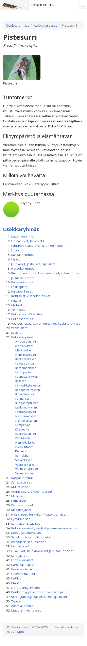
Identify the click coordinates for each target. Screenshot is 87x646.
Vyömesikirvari (25, 473)
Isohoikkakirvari (25, 355)
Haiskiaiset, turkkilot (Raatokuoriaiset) (39, 514)
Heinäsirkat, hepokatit (27, 241)
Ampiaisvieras (24, 346)
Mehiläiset (19, 496)
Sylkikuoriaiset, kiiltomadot (31, 537)
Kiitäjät (16, 300)
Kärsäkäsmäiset (22, 565)
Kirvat (15, 259)
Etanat (16, 583)
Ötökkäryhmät (17, 25)
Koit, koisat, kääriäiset (27, 314)
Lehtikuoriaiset (22, 560)
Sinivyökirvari (23, 460)
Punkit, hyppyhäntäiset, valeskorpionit (40, 592)
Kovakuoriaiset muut (26, 569)
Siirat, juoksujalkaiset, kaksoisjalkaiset (39, 597)
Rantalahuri (22, 455)
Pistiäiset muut (22, 505)
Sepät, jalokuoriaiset (26, 532)
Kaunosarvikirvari (26, 376)
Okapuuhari (23, 429)
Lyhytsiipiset (20, 519)
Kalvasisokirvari (25, 363)
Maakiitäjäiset (21, 510)
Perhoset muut (22, 319)
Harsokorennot (22, 268)
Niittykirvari (23, 425)
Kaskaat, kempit (23, 255)
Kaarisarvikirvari (25, 359)
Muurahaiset (20, 487)
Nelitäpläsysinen (26, 420)
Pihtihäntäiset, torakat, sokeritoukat (38, 246)
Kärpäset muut (22, 478)
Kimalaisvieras (24, 394)
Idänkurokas (23, 350)
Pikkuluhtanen (24, 447)
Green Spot (15, 631)
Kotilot (16, 578)
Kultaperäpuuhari (26, 403)
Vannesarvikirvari (26, 469)
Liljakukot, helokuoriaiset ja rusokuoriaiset (42, 551)
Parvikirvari (22, 438)
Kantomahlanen (25, 368)
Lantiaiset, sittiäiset (25, 523)
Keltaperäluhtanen (27, 390)
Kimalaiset (18, 500)
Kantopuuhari (24, 372)
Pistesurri (22, 451)
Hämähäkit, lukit (23, 574)
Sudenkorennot (22, 236)
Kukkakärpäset (45, 25)
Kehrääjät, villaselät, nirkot (30, 296)
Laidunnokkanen (26, 407)
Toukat (16, 601)
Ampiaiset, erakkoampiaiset (31, 491)
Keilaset (20, 381)
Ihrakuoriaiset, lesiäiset (28, 542)
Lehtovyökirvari (25, 412)
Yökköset (18, 309)
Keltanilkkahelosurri (28, 385)
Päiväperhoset (22, 291)
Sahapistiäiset (21, 482)
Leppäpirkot (20, 546)
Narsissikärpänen (26, 416)
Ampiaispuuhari (25, 341)
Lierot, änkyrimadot (25, 588)
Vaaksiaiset (19, 328)
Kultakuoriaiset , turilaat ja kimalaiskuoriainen (44, 528)
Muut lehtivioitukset (26, 610)
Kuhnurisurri (23, 398)
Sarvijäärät (19, 555)
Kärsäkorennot (22, 282)
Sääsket (17, 332)
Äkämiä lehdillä (22, 606)
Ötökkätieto (42, 5)
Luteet (16, 250)
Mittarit (16, 305)
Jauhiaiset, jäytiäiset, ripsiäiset (33, 264)
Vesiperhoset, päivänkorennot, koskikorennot (45, 323)
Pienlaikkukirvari (25, 442)
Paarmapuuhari (25, 433)
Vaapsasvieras (24, 464)
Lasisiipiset (19, 287)
